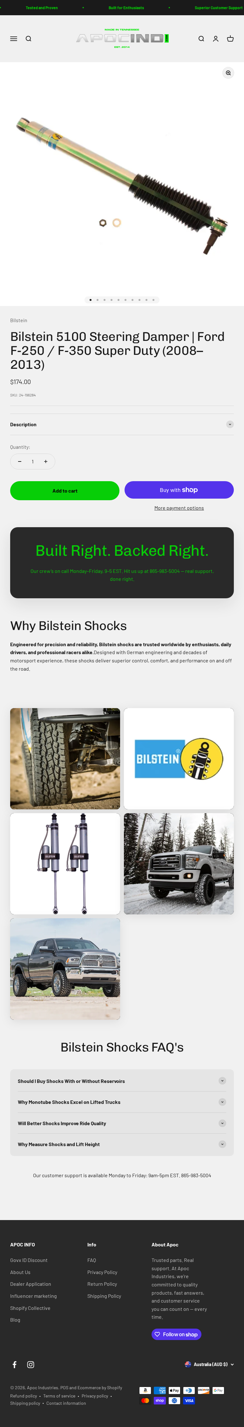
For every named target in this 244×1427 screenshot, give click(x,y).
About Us (20, 1272)
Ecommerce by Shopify (100, 1387)
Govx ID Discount (29, 1260)
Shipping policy (25, 1403)
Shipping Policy (104, 1296)
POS (64, 1387)
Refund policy (23, 1395)
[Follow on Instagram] (30, 1364)
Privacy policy (95, 1395)
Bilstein (18, 320)
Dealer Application (30, 1284)
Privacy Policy (102, 1272)
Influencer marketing (33, 1296)
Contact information (66, 1403)
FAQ (91, 1260)
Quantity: (20, 447)
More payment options (179, 508)
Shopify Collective (30, 1308)
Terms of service (59, 1395)
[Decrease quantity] (19, 461)
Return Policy (102, 1284)
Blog (15, 1320)
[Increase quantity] (46, 461)
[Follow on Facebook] (14, 1364)
